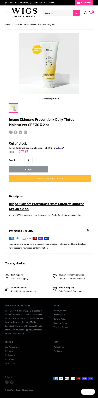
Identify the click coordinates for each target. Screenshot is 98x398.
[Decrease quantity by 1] (21, 160)
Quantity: (13, 160)
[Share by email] (25, 132)
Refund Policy (59, 319)
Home (7, 25)
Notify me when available (50, 178)
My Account (10, 355)
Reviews (9, 351)
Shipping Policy (60, 323)
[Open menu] (6, 13)
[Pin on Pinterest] (15, 132)
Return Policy (59, 314)
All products (17, 25)
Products (57, 351)
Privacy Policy (59, 310)
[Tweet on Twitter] (20, 132)
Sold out (28, 169)
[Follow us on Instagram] (12, 382)
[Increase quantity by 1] (35, 160)
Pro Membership (12, 347)
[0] (90, 12)
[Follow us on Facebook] (7, 382)
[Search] (76, 13)
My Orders (9, 359)
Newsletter (86, 3)
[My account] (85, 12)
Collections (58, 347)
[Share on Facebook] (11, 132)
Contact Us (10, 363)
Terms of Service (61, 327)
